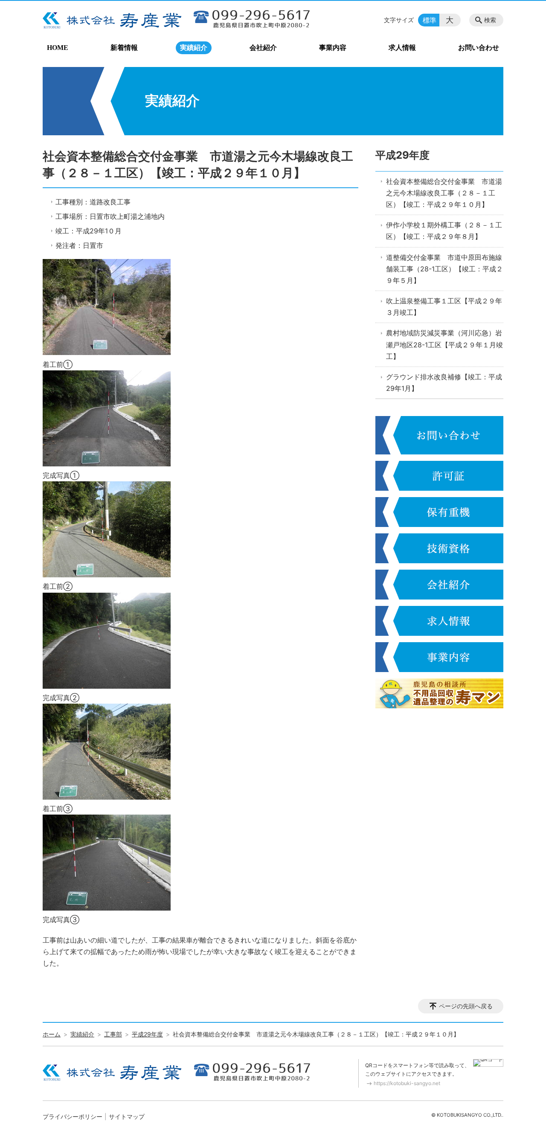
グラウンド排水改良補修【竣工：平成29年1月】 (444, 383)
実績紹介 (193, 47)
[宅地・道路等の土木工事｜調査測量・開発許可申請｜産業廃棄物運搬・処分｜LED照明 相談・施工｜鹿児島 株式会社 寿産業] (112, 20)
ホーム (52, 1034)
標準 (429, 20)
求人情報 (402, 47)
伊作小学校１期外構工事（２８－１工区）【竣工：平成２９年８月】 (444, 231)
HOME (57, 47)
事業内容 (332, 47)
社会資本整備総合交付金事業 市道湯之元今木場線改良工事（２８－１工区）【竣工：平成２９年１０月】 (444, 193)
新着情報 (124, 47)
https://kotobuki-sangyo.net (407, 1083)
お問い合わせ (478, 47)
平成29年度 (402, 155)
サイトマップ (127, 1116)
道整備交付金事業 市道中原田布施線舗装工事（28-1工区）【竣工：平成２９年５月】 (444, 269)
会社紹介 (263, 47)
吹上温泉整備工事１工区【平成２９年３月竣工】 (444, 307)
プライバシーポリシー (72, 1116)
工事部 (113, 1034)
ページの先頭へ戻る (466, 1006)
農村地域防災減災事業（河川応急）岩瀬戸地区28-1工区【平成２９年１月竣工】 (444, 344)
